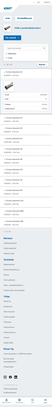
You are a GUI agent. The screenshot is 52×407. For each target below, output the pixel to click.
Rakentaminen (9, 264)
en (38, 2)
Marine (6, 275)
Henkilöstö (8, 306)
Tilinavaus (7, 322)
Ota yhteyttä (10, 37)
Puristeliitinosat (24, 18)
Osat (7, 18)
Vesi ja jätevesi (9, 280)
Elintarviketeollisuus (11, 269)
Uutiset (6, 337)
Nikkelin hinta (9, 253)
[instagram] (5, 377)
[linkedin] (15, 377)
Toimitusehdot (9, 317)
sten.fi (47, 2)
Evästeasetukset (10, 393)
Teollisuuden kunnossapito (14, 290)
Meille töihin (8, 343)
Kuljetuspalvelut (10, 248)
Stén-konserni (9, 312)
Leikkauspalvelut (10, 243)
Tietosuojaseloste (10, 389)
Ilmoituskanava (9, 332)
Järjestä (42, 64)
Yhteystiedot (8, 367)
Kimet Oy (7, 301)
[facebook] (10, 377)
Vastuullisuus (9, 327)
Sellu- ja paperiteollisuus (13, 285)
